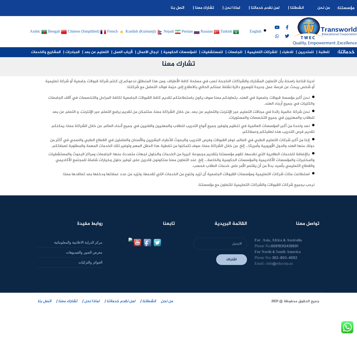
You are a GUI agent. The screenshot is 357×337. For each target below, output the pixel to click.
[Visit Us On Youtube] (137, 242)
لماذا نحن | (231, 8)
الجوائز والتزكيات (90, 262)
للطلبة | (323, 52)
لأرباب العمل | (122, 52)
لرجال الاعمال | (147, 52)
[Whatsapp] (277, 36)
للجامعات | (233, 52)
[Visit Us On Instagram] (127, 242)
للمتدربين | (305, 52)
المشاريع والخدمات (46, 52)
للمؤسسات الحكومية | (179, 52)
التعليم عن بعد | (95, 52)
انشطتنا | (296, 8)
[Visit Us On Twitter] (157, 242)
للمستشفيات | (211, 52)
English (255, 31)
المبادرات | (71, 52)
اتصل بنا (177, 8)
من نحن (323, 8)
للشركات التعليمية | (261, 52)
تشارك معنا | (203, 8)
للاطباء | (286, 52)
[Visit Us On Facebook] (147, 242)
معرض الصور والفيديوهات (84, 252)
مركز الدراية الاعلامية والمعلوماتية (78, 242)
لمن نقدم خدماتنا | (264, 8)
